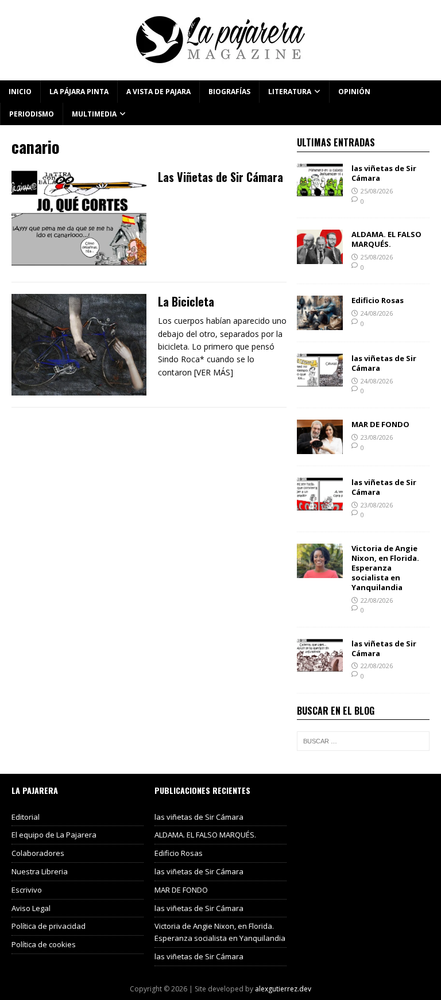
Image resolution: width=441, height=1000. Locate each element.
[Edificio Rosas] (320, 323)
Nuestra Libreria (39, 871)
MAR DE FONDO (380, 424)
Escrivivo (26, 890)
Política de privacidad (48, 926)
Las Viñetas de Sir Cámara (220, 176)
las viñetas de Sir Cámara (383, 173)
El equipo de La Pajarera (53, 835)
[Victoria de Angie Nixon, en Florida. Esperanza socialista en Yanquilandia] (320, 571)
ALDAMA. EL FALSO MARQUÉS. (386, 239)
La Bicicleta (186, 301)
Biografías (229, 91)
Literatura (289, 91)
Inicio (20, 91)
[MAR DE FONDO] (320, 447)
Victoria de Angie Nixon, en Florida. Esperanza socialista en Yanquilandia (385, 567)
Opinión (354, 91)
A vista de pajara (158, 91)
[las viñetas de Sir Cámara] (320, 191)
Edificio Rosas (377, 300)
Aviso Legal (31, 908)
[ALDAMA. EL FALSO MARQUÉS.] (320, 257)
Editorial (25, 817)
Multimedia (94, 114)
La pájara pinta (79, 91)
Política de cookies (43, 944)
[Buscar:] (363, 741)
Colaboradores (37, 853)
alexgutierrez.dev (283, 989)
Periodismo (31, 114)
